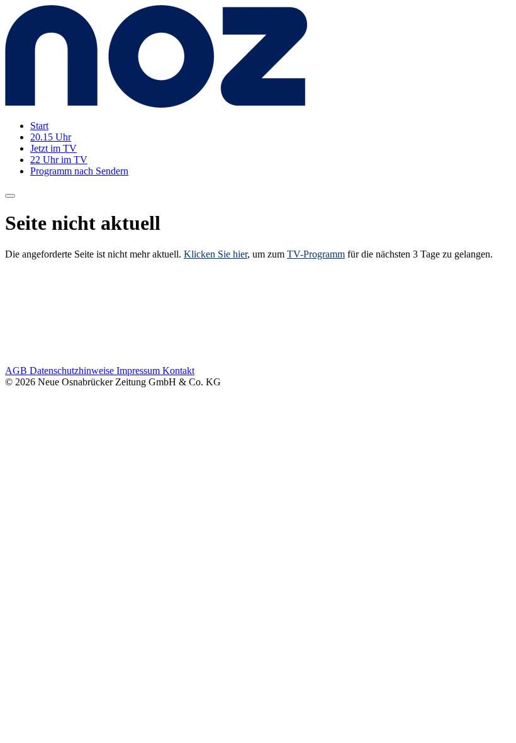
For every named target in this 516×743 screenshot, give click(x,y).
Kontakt (178, 370)
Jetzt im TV (53, 148)
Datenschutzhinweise (73, 370)
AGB (17, 370)
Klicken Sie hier (215, 254)
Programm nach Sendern (79, 171)
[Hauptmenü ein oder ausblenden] (10, 196)
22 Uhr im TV (58, 159)
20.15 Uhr (50, 137)
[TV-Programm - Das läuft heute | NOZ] (156, 104)
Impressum (139, 370)
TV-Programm (316, 254)
